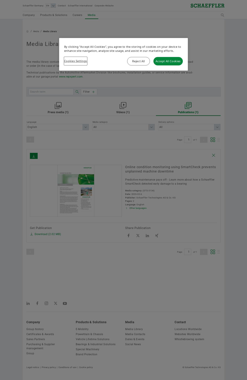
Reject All (138, 61)
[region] (123, 54)
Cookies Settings (75, 61)
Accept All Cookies (168, 61)
